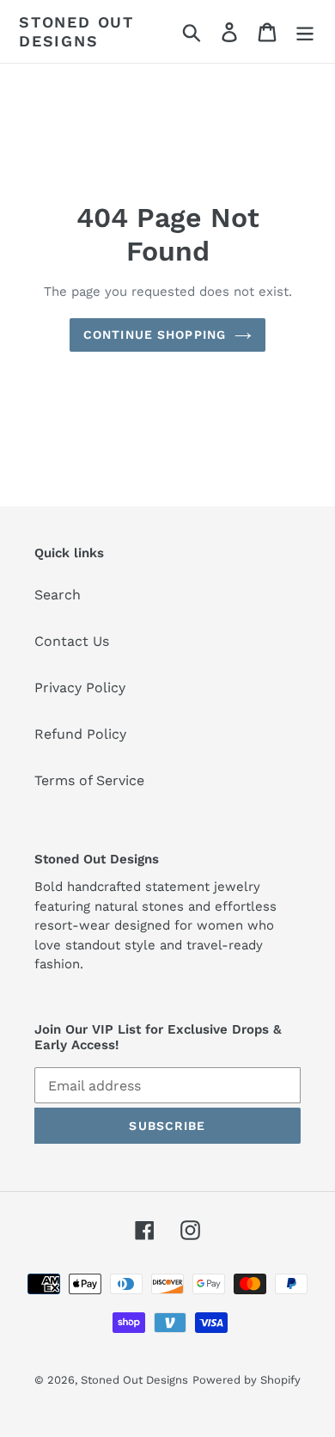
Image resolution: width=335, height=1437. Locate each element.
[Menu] (305, 31)
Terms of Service (89, 780)
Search (57, 594)
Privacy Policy (79, 687)
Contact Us (71, 641)
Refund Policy (80, 734)
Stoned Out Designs (76, 31)
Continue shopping (154, 334)
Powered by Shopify (246, 1379)
